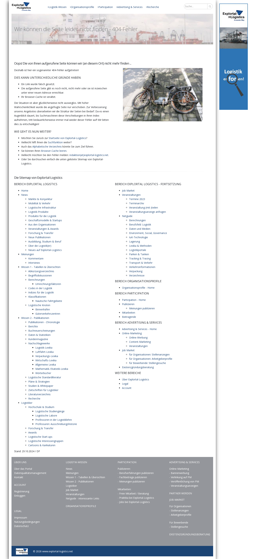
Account (126, 388)
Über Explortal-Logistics (135, 379)
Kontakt (18, 477)
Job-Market (177, 499)
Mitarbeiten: (124, 489)
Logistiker (26, 402)
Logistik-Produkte (38, 211)
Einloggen (19, 495)
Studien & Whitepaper (40, 385)
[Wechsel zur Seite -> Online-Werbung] (233, 57)
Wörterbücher (43, 373)
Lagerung (134, 241)
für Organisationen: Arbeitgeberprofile (150, 358)
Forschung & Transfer (40, 233)
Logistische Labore (46, 415)
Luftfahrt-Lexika (44, 352)
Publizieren (128, 304)
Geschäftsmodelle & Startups (45, 220)
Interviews (34, 262)
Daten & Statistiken (39, 335)
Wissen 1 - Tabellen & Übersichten (40, 267)
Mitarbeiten (128, 312)
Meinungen (27, 254)
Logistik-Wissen (58, 7)
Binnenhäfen (42, 309)
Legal (125, 383)
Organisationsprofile (82, 7)
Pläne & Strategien (39, 381)
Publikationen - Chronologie (44, 322)
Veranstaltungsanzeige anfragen (147, 211)
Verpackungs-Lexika (46, 356)
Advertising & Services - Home (139, 329)
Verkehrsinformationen (142, 267)
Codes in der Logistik (40, 288)
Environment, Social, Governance (148, 233)
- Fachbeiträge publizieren (132, 477)
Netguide (127, 216)
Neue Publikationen (39, 237)
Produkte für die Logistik (42, 216)
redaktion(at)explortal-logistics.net (88, 155)
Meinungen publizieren (142, 308)
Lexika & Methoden (140, 245)
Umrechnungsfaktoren (48, 284)
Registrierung (21, 491)
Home (24, 190)
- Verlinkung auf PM (180, 477)
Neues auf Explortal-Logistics (45, 250)
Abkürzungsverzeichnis (41, 271)
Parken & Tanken (139, 254)
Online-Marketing (132, 333)
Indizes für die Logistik (41, 292)
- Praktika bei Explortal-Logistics (136, 497)
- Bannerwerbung (179, 473)
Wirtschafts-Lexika (45, 360)
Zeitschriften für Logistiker (43, 390)
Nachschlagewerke (39, 343)
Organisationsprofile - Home (138, 287)
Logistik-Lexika (43, 347)
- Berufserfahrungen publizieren (136, 473)
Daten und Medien (139, 228)
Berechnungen (36, 279)
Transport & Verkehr (140, 262)
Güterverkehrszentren (47, 313)
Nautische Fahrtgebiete (48, 301)
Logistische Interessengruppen (45, 441)
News (24, 194)
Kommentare (36, 258)
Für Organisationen (180, 506)
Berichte (33, 326)
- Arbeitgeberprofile (180, 514)
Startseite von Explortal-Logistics (67, 138)
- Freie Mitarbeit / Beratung (133, 493)
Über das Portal (23, 468)
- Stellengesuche (178, 526)
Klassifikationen (37, 296)
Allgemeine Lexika (45, 364)
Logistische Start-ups (40, 436)
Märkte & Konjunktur (40, 199)
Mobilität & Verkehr (39, 203)
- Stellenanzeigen (179, 510)
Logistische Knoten (39, 305)
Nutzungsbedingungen (27, 521)
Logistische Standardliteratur (44, 377)
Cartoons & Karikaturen (41, 445)
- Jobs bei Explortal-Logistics (134, 502)
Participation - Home (134, 300)
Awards (32, 432)
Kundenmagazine (38, 339)
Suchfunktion (55, 142)
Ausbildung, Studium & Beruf (44, 241)
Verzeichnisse (137, 275)
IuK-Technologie (138, 237)
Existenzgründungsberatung (138, 367)
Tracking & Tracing (140, 258)
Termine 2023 (137, 199)
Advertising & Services (130, 7)
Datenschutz (21, 526)
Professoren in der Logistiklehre (53, 419)
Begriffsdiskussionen (40, 275)
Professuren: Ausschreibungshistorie (56, 424)
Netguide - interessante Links (82, 498)
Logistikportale (137, 250)
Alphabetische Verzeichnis (47, 146)
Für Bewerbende (178, 522)
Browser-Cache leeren (54, 150)
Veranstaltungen (131, 194)
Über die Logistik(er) (39, 245)
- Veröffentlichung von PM (184, 481)
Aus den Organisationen (42, 224)
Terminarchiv (136, 203)
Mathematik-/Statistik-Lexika (51, 368)
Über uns (20, 462)
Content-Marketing (140, 341)
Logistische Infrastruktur (42, 207)
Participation (106, 7)
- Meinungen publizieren (131, 481)
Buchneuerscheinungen (41, 330)
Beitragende (129, 316)
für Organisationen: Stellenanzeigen (149, 354)
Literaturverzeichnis (39, 394)
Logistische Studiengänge (50, 411)
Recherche (153, 7)
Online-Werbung (138, 337)
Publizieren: (124, 468)
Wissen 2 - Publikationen (35, 318)
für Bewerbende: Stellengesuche (147, 363)
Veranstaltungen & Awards (43, 228)
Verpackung (135, 271)
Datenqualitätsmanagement (30, 473)
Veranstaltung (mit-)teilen (143, 207)
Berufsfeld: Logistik (140, 224)
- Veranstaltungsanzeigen (183, 485)
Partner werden (180, 493)
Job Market (128, 190)
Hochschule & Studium (41, 407)
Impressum (20, 517)
